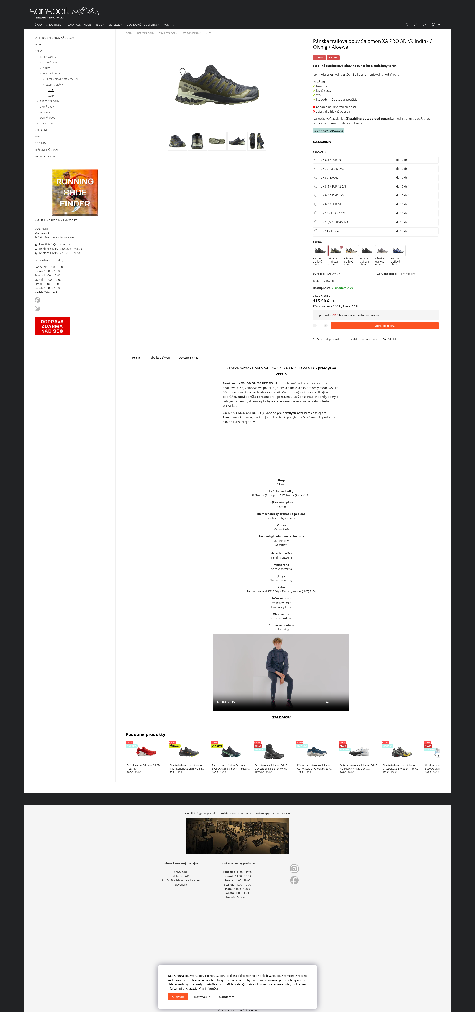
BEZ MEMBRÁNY (54, 84)
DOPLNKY (40, 143)
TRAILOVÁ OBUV (51, 73)
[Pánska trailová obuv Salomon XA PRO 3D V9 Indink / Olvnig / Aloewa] (217, 85)
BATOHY (40, 136)
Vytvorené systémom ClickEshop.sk (237, 1010)
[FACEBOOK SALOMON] (37, 300)
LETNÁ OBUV (47, 112)
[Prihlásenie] (416, 24)
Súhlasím (178, 997)
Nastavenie (202, 997)
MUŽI (51, 90)
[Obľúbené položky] (424, 24)
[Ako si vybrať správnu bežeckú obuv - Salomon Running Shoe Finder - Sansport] (75, 192)
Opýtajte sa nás (188, 357)
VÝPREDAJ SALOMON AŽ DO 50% (55, 38)
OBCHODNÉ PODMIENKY (142, 24)
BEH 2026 (114, 24)
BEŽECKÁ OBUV (48, 57)
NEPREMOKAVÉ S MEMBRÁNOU (62, 79)
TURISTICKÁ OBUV (49, 101)
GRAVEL (47, 68)
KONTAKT (169, 24)
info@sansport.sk (205, 813)
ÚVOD (38, 24)
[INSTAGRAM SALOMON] (38, 308)
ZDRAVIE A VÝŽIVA (45, 156)
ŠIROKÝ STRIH (47, 123)
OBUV (38, 51)
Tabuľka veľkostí (159, 357)
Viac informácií (208, 988)
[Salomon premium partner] (322, 141)
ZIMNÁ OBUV (47, 106)
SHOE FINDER (54, 24)
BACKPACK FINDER (79, 24)
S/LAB (38, 44)
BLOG (98, 24)
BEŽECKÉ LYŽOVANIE (47, 149)
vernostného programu (367, 315)
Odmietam (226, 997)
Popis (136, 357)
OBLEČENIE (41, 129)
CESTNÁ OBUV (50, 62)
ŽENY (51, 95)
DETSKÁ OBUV (47, 117)
